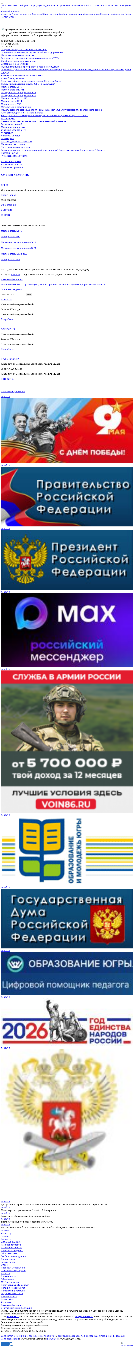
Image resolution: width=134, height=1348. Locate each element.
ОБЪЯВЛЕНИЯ (8, 329)
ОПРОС (4, 185)
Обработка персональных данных (18, 61)
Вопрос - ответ (91, 5)
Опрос (103, 5)
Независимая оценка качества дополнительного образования (33, 121)
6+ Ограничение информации (16, 1307)
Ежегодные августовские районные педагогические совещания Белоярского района (44, 115)
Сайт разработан (10, 1338)
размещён (52, 1338)
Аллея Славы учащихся (12, 78)
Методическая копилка (13, 144)
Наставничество (9, 152)
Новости (5, 1273)
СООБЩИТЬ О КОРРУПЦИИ (15, 175)
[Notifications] (2, 3)
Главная (15, 274)
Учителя (27, 14)
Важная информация (12, 279)
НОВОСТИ (6, 299)
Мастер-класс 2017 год (12, 89)
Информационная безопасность (17, 55)
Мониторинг (7, 138)
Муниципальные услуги (13, 127)
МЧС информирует (11, 1282)
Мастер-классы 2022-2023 (14, 98)
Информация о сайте (12, 1293)
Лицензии (6, 1302)
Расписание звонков (11, 164)
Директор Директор (11, 14)
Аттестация (7, 132)
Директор (6, 1233)
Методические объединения (16, 107)
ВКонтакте (6, 209)
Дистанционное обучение (14, 63)
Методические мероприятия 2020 (18, 95)
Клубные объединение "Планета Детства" (22, 112)
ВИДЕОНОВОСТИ (10, 358)
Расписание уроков (11, 161)
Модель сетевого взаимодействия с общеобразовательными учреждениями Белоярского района (51, 109)
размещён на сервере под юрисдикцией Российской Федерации (91, 1335)
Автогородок (8, 118)
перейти (5, 396)
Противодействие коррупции (16, 141)
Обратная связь (9, 5)
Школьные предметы (12, 167)
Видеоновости (8, 1276)
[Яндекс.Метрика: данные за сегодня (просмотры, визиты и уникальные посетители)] (127, 1344)
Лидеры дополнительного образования (22, 75)
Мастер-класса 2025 (11, 104)
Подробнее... (7, 319)
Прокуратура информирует (15, 1284)
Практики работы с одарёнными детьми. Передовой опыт (31, 81)
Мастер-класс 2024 (10, 259)
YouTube (5, 214)
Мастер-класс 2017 (10, 236)
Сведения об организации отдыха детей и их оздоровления (32, 52)
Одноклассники (9, 204)
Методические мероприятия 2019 (18, 92)
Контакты (37, 14)
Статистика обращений (119, 5)
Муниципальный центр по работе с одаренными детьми (30, 66)
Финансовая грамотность (14, 155)
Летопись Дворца (10, 135)
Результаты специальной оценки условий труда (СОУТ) (30, 58)
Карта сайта (7, 1299)
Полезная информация (13, 391)
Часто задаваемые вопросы (15, 147)
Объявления (7, 1279)
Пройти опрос (8, 195)
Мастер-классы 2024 (11, 101)
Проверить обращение (71, 5)
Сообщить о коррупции (30, 5)
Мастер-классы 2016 (11, 86)
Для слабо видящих (11, 1241)
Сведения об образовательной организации (24, 49)
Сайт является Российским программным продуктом (28, 1335)
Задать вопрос (50, 5)
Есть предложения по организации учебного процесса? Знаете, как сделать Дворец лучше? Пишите (53, 150)
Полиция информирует (13, 1287)
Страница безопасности (13, 129)
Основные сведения (11, 289)
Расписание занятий (11, 124)
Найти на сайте (9, 1296)
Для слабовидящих (10, 11)
